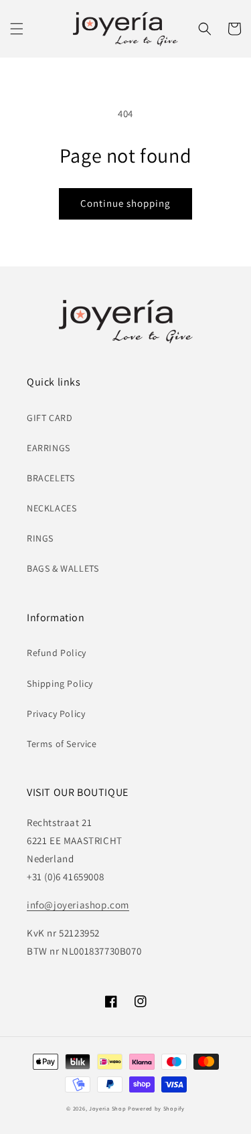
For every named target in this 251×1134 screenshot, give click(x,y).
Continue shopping (125, 203)
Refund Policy (56, 653)
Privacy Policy (56, 714)
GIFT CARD (49, 418)
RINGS (40, 538)
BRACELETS (50, 478)
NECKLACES (51, 508)
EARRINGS (48, 448)
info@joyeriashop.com (78, 904)
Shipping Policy (60, 683)
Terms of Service (62, 744)
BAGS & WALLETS (62, 568)
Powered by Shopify (156, 1108)
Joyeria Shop (107, 1108)
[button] (16, 29)
